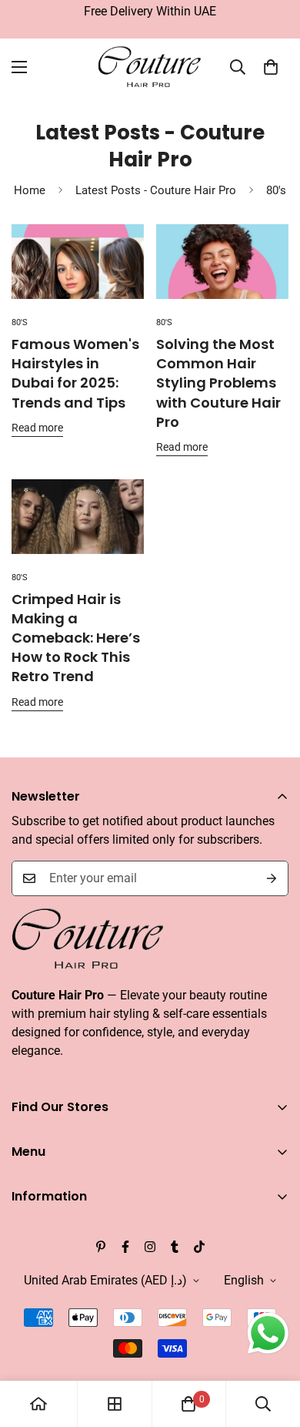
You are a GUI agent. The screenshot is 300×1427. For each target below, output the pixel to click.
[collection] (114, 1404)
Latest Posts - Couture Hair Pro (155, 190)
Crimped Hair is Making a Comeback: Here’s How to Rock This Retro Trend (76, 638)
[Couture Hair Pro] (150, 67)
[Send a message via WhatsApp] (268, 1333)
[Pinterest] (101, 1247)
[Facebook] (125, 1247)
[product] (38, 1404)
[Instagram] (150, 1247)
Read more (37, 427)
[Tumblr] (174, 1247)
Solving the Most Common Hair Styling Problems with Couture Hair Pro (218, 382)
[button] (270, 67)
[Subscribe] (271, 878)
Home (29, 190)
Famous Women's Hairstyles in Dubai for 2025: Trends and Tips (75, 373)
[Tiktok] (199, 1247)
